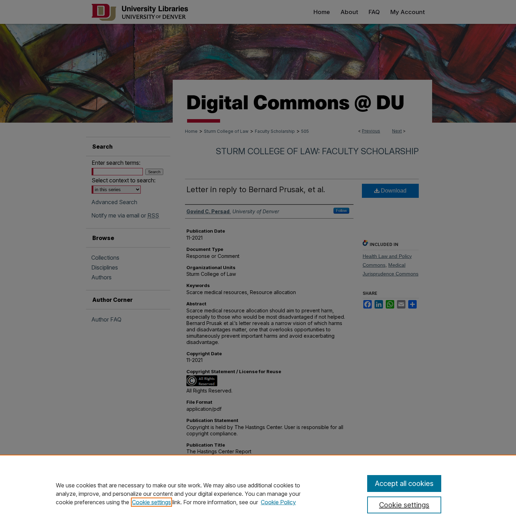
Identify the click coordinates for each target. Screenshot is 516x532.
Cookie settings (151, 502)
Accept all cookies (404, 483)
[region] (258, 493)
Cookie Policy (278, 502)
